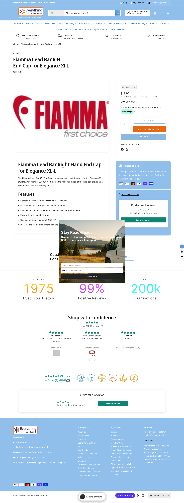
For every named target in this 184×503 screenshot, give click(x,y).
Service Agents (117, 439)
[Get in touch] (161, 13)
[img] (92, 322)
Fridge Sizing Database (121, 450)
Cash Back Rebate (86, 468)
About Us (82, 432)
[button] (15, 13)
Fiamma (16, 53)
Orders (114, 432)
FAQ (79, 446)
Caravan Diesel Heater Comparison (121, 459)
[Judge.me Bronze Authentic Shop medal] (113, 378)
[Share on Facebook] (122, 149)
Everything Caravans (26, 495)
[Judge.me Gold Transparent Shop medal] (102, 378)
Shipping (135, 97)
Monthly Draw (117, 443)
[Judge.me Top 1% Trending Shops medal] (134, 378)
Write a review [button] (143, 220)
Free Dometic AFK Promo (89, 471)
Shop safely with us (130, 194)
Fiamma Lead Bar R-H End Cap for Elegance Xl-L (42, 44)
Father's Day (83, 435)
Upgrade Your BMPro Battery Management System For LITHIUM (123, 470)
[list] (92, 37)
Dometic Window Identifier (122, 453)
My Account (138, 3)
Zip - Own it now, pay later (89, 464)
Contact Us (82, 439)
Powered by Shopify (40, 495)
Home (18, 44)
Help (125, 3)
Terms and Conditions (87, 453)
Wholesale (115, 435)
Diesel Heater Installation (122, 464)
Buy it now (143, 137)
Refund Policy (84, 457)
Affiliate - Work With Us (121, 446)
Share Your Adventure (87, 475)
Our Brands (83, 450)
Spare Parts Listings (87, 443)
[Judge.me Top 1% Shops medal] (123, 378)
